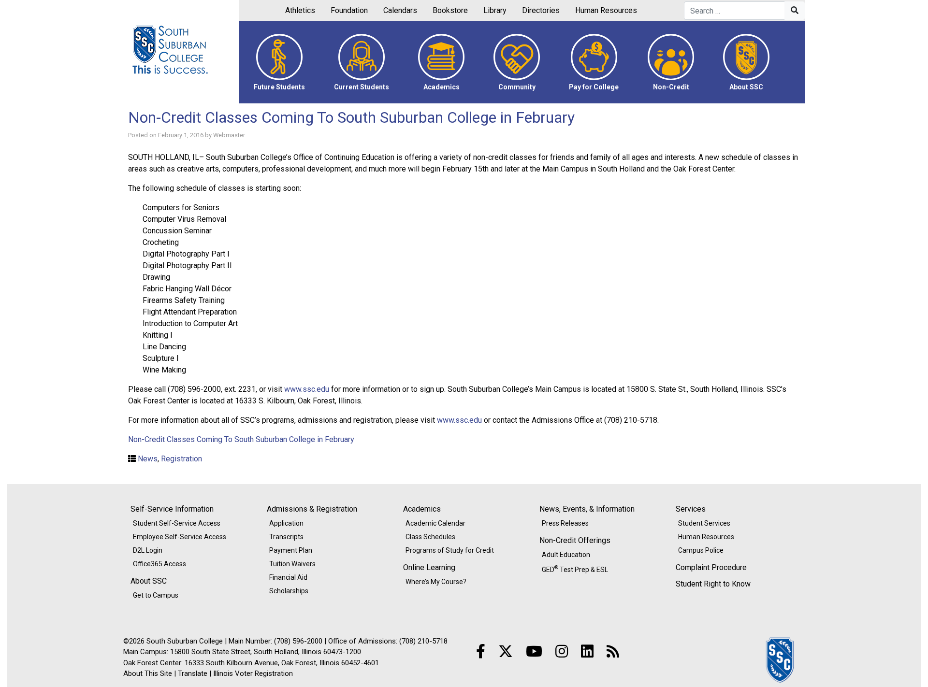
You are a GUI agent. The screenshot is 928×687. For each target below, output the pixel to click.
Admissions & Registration (312, 509)
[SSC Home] (780, 659)
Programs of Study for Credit (450, 550)
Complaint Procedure (711, 567)
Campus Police (701, 550)
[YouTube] (534, 651)
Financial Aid (288, 577)
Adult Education (566, 554)
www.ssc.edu (306, 389)
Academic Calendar (435, 523)
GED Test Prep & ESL (575, 568)
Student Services (704, 523)
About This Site (147, 673)
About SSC (148, 581)
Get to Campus (155, 595)
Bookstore (450, 10)
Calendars (400, 10)
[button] (279, 62)
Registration (181, 458)
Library (495, 10)
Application (286, 523)
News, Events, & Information (587, 509)
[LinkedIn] (587, 651)
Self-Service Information (172, 509)
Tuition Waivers (292, 564)
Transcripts (286, 537)
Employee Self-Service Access (179, 537)
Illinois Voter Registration (253, 673)
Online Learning (429, 567)
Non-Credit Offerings (574, 540)
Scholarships (288, 591)
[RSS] (613, 651)
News (148, 458)
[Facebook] (480, 651)
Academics (422, 509)
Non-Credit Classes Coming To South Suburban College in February (351, 117)
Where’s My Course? (436, 582)
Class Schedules (430, 537)
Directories (541, 10)
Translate (192, 673)
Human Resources (606, 10)
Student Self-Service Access (176, 523)
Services (691, 509)
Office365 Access (159, 564)
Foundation (349, 10)
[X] (505, 651)
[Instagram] (562, 651)
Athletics (300, 10)
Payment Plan (290, 550)
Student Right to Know (713, 583)
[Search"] (794, 10)
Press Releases (565, 523)
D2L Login (147, 550)
